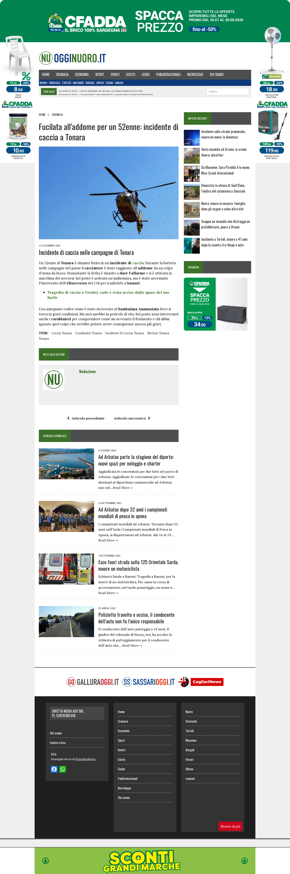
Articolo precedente (88, 418)
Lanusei (119, 83)
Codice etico (58, 742)
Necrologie (195, 74)
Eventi (115, 74)
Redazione (87, 371)
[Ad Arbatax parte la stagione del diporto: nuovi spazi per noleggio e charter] (66, 476)
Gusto (130, 74)
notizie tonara (158, 333)
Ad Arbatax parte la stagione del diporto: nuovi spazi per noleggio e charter (135, 460)
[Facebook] (54, 769)
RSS (53, 754)
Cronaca (62, 74)
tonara (44, 338)
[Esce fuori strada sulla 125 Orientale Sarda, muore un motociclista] (66, 581)
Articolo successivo (130, 418)
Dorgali (90, 83)
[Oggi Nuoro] (72, 58)
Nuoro (43, 83)
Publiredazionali (168, 74)
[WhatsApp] (62, 769)
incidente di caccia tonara (124, 333)
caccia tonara (62, 333)
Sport (99, 74)
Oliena (109, 83)
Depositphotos (85, 759)
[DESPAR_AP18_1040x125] (145, 871)
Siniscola (54, 83)
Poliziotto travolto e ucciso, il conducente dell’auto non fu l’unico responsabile (136, 618)
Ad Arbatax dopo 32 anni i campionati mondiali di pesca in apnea (132, 512)
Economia (82, 74)
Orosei (100, 83)
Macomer (78, 83)
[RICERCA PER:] (228, 91)
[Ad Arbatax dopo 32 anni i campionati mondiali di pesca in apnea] (66, 529)
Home (45, 74)
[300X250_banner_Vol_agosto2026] (216, 328)
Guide (146, 74)
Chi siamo (217, 74)
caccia (138, 262)
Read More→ (123, 487)
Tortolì (66, 83)
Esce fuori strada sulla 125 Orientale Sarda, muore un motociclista (138, 565)
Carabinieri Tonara (88, 333)
